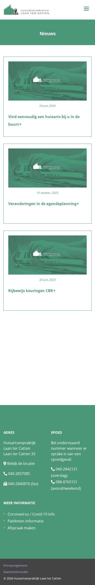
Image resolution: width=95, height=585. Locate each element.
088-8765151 (66, 481)
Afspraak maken (22, 527)
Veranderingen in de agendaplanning (42, 203)
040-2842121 (66, 469)
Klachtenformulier (15, 572)
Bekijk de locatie (21, 463)
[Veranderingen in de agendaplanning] (47, 167)
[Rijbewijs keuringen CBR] (47, 254)
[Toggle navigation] (86, 9)
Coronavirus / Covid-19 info (31, 514)
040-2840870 (19, 483)
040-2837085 (19, 473)
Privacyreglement (15, 565)
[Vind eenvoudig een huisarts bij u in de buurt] (47, 80)
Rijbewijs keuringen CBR (31, 290)
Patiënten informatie (26, 521)
